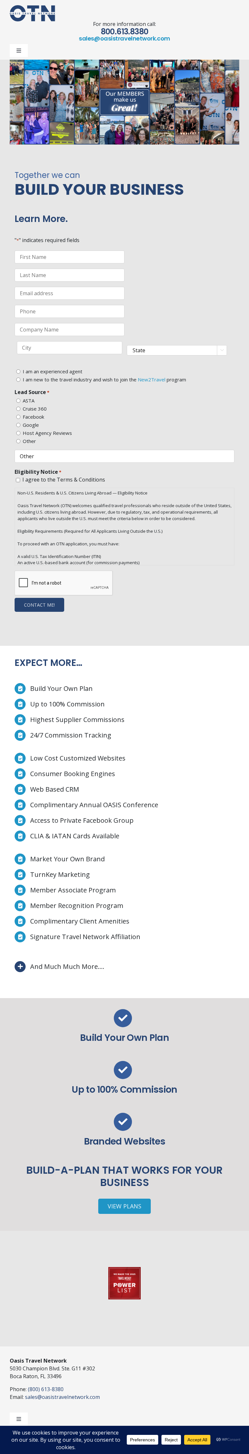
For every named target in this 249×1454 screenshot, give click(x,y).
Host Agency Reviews (47, 433)
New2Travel (151, 379)
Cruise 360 (35, 408)
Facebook (33, 416)
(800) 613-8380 (46, 1389)
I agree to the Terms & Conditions (63, 479)
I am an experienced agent (52, 371)
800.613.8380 (124, 31)
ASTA (28, 400)
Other (29, 441)
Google (31, 425)
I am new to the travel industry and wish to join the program (104, 379)
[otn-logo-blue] (32, 7)
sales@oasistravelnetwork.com (124, 38)
